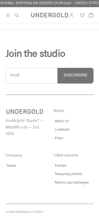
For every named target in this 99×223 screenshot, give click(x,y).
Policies (60, 166)
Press (59, 138)
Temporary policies (68, 174)
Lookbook (62, 129)
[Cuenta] (71, 15)
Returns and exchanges (72, 182)
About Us (62, 121)
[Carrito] (91, 15)
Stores (11, 166)
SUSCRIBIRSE (75, 75)
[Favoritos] (81, 15)
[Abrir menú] (8, 15)
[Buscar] (16, 15)
